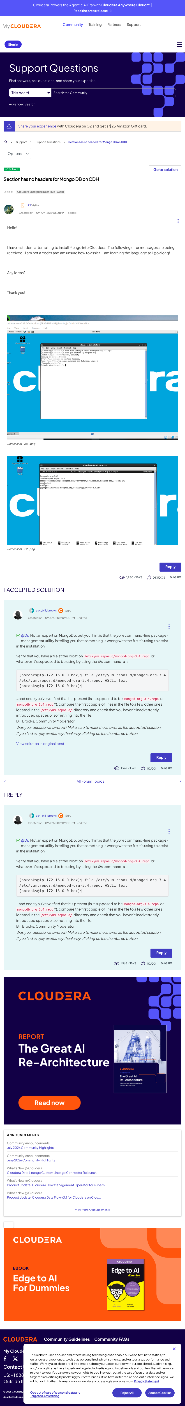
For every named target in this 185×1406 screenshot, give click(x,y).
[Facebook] (5, 1358)
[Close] (174, 1349)
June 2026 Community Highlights (31, 1160)
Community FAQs (111, 1339)
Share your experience (37, 126)
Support (134, 24)
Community (73, 24)
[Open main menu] (180, 44)
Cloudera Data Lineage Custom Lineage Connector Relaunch (52, 1172)
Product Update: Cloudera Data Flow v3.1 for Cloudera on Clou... (54, 1197)
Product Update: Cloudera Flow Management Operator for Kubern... (57, 1185)
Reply (170, 566)
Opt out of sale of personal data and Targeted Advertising (55, 1394)
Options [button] (15, 153)
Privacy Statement (146, 1381)
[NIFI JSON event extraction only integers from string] (180, 780)
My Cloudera (16, 1351)
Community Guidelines (67, 1339)
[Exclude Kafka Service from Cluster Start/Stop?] (5, 781)
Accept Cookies (160, 1393)
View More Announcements (92, 1209)
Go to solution (165, 169)
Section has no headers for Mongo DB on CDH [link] (97, 142)
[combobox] (113, 92)
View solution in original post (40, 743)
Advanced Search (22, 104)
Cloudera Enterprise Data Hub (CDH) (40, 191)
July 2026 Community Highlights (30, 1147)
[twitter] (15, 1358)
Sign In (13, 44)
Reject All (126, 1393)
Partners (114, 24)
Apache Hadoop (12, 1397)
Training (95, 24)
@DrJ (25, 635)
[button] (176, 220)
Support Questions (48, 142)
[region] (102, 1374)
